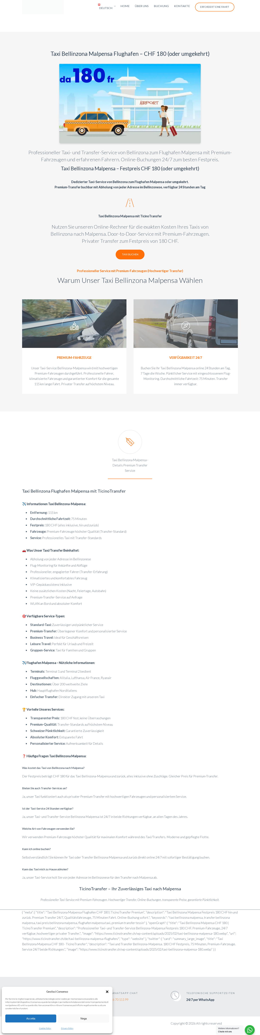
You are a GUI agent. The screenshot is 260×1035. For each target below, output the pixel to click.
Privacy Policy (67, 1028)
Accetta (30, 1018)
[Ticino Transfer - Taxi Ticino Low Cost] (43, 7)
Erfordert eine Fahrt (214, 6)
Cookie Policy (45, 1028)
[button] (107, 991)
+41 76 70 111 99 (116, 999)
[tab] (130, 454)
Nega (83, 1018)
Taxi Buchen (130, 254)
